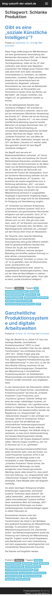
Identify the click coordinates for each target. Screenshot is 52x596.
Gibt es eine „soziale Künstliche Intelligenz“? (26, 32)
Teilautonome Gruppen (32, 576)
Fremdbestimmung (33, 566)
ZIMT (38, 304)
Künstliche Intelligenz (14, 298)
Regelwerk (10, 301)
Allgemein (19, 288)
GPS (36, 570)
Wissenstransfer (23, 579)
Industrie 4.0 (30, 294)
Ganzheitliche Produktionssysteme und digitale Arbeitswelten (26, 320)
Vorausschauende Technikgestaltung (20, 304)
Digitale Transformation (14, 566)
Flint (33, 593)
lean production (25, 573)
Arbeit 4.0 (38, 560)
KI (38, 294)
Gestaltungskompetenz (14, 294)
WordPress (45, 591)
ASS (36, 288)
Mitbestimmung (31, 298)
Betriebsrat (34, 291)
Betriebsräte (27, 563)
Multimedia (43, 298)
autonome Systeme (13, 563)
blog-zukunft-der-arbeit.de (19, 3)
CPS (35, 563)
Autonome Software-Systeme (17, 291)
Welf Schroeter (42, 333)
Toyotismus (10, 579)
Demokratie (44, 563)
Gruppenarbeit (11, 573)
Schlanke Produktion (24, 301)
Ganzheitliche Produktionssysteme (19, 570)
